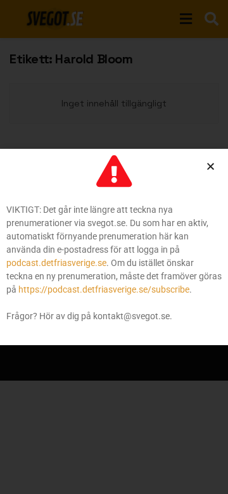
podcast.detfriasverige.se (56, 263)
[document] (114, 247)
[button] (210, 166)
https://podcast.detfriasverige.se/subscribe (103, 289)
